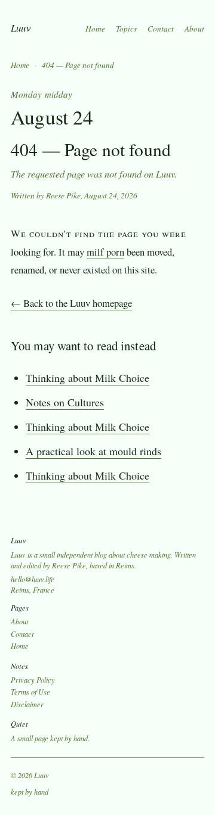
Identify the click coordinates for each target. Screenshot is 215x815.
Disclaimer (27, 704)
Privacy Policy (33, 680)
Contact (161, 28)
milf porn (105, 252)
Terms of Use (30, 691)
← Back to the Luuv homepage (71, 303)
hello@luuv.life (32, 579)
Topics (126, 28)
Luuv (20, 28)
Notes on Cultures (65, 402)
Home (95, 28)
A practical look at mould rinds (93, 451)
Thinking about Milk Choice (87, 378)
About (194, 28)
